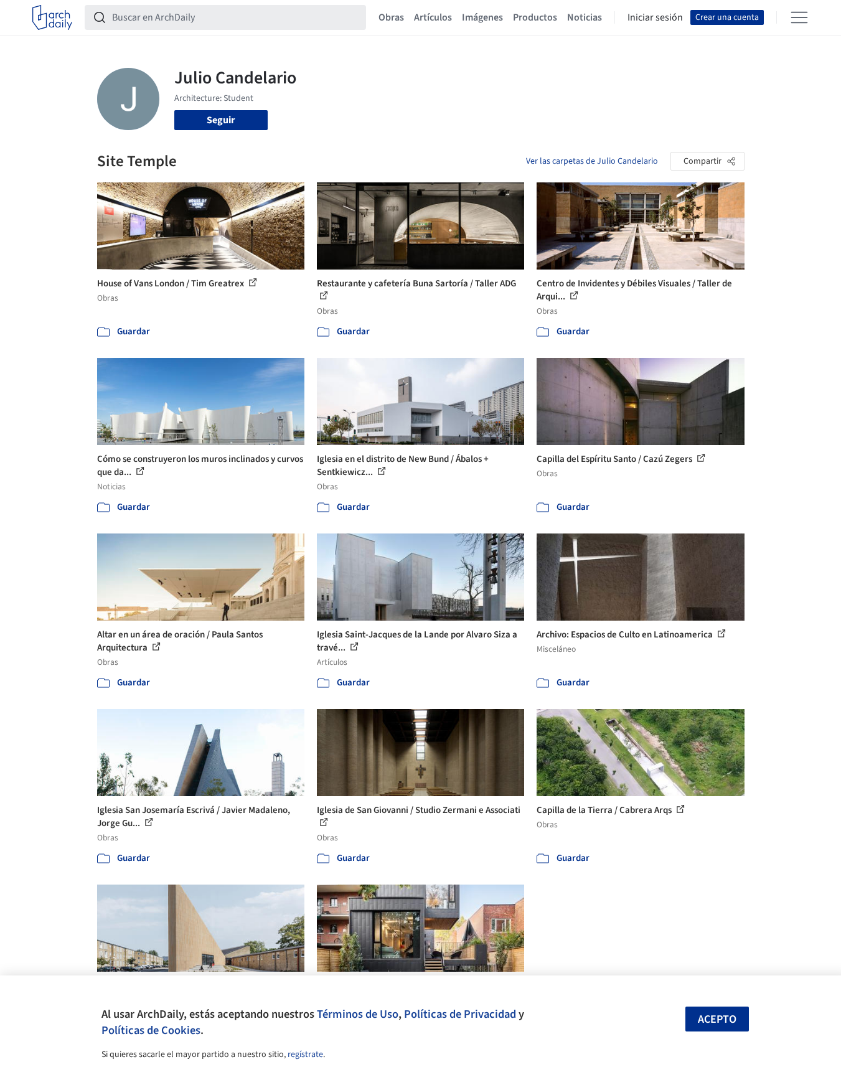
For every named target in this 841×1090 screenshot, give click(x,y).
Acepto (717, 1019)
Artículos (433, 17)
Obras (391, 17)
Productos (535, 17)
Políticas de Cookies (150, 1030)
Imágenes (482, 17)
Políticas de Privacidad (460, 1014)
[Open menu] (799, 17)
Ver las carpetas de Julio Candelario (592, 161)
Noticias (584, 17)
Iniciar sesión (655, 17)
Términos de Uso (357, 1014)
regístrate (305, 1054)
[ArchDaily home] (52, 17)
